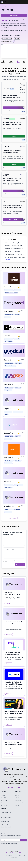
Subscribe (23, 840)
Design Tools (4, 814)
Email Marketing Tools (6, 812)
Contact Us (3, 797)
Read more (7, 259)
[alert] (9, 290)
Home (2, 6)
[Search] (22, 2)
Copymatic (17, 805)
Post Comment (20, 564)
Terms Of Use (4, 800)
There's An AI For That (19, 802)
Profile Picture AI (18, 797)
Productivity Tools (5, 821)
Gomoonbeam (18, 800)
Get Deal (14, 136)
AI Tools (8, 6)
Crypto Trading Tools (5, 824)
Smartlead (17, 795)
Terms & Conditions (10, 852)
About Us (3, 795)
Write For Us (4, 805)
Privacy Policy (4, 802)
